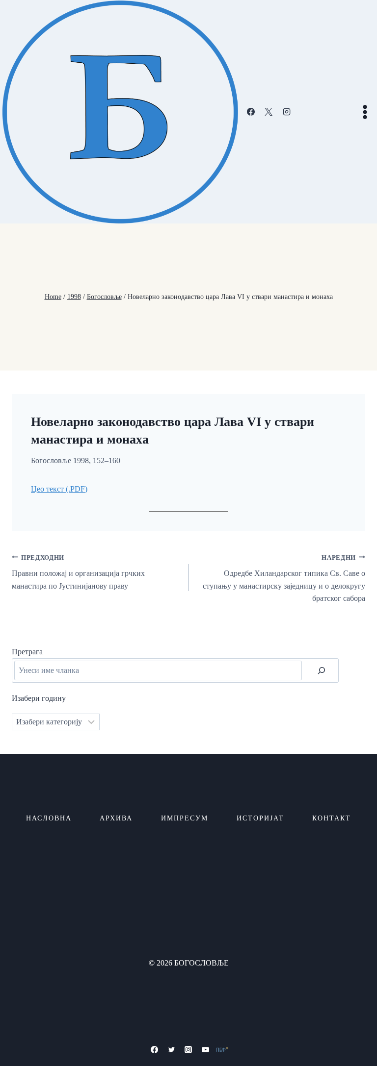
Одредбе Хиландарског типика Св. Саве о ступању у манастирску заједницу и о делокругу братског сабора (284, 578)
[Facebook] (251, 112)
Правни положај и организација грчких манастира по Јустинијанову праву (78, 572)
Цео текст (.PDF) (59, 489)
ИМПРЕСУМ (184, 818)
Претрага (27, 651)
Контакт (331, 818)
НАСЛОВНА (49, 818)
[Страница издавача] (222, 1049)
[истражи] (321, 670)
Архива (116, 818)
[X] (268, 112)
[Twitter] (171, 1049)
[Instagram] (287, 112)
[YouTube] (205, 1049)
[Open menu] (364, 112)
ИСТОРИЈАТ (260, 818)
